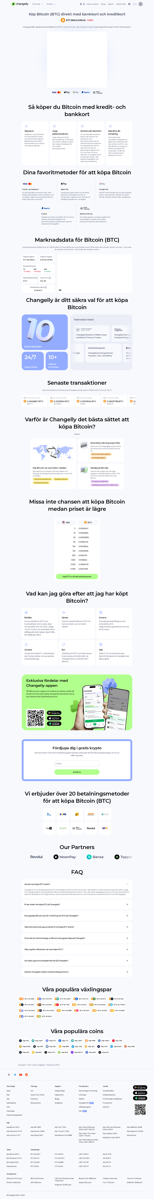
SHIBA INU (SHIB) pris (134, 1182)
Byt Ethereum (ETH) (14, 1158)
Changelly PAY (86, 1103)
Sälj (8, 1099)
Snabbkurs (59, 1103)
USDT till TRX (83, 1162)
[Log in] (140, 4)
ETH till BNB (59, 1162)
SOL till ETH (107, 1162)
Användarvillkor (108, 1091)
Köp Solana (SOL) (37, 1135)
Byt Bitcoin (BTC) (13, 1154)
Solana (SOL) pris (85, 1182)
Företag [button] (49, 4)
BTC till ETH (35, 1158)
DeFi (8, 1107)
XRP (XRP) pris (36, 1182)
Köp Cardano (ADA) (110, 1133)
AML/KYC (106, 1107)
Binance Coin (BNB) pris (87, 1178)
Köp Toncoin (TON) (62, 1131)
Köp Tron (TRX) (60, 1127)
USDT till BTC (84, 1154)
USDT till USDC (84, 1158)
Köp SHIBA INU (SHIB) (134, 1127)
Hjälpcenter (59, 1095)
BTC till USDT (35, 1154)
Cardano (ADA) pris (110, 1178)
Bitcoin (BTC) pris (37, 1178)
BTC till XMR (35, 1162)
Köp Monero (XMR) (38, 1131)
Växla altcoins (12, 1166)
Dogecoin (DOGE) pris (63, 1185)
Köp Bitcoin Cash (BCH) (111, 1137)
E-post (59, 763)
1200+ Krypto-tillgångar (36, 1065)
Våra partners (36, 1103)
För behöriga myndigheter (112, 1099)
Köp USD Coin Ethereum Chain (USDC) (112, 1128)
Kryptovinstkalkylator (14, 1115)
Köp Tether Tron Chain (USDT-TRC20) (87, 1134)
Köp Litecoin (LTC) (13, 1135)
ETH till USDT (60, 1158)
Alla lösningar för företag (88, 1091)
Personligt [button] (36, 4)
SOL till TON (107, 1154)
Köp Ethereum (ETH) (14, 1131)
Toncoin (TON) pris (134, 1178)
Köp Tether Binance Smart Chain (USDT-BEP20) (88, 1141)
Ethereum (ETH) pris (14, 1178)
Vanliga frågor (60, 1091)
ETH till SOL (59, 1166)
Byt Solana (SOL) (13, 1162)
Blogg (57, 1099)
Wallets (81, 1099)
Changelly (22, 1065)
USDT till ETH (84, 1166)
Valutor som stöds (37, 1095)
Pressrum (34, 1099)
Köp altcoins (131, 1135)
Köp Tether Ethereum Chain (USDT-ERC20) (87, 1128)
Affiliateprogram (85, 1107)
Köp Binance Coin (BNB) (63, 1135)
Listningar (82, 1095)
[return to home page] (20, 4)
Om (32, 1091)
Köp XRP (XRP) (36, 1127)
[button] (89, 4)
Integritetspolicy (109, 1095)
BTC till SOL (35, 1166)
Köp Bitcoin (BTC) (13, 1127)
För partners (107, 1103)
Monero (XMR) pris (14, 1182)
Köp (8, 1095)
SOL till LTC (107, 1166)
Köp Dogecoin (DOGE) (135, 1131)
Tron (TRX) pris (108, 1182)
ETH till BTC (59, 1154)
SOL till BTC (107, 1158)
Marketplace (11, 1103)
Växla (8, 1091)
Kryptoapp (11, 1111)
